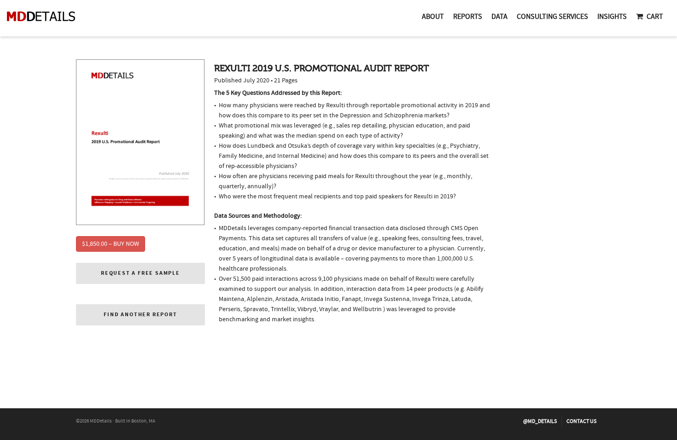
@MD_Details (540, 421)
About (433, 16)
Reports (467, 16)
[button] (140, 273)
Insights (612, 16)
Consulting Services (552, 16)
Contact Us (581, 421)
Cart (655, 16)
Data (499, 16)
